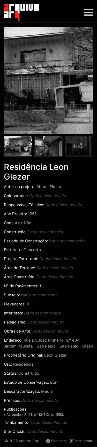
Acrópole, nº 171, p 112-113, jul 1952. (35, 415)
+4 (77, 146)
